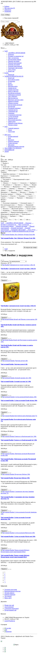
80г (21, 219)
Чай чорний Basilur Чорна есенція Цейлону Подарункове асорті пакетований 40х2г (15, 556)
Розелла (13, 196)
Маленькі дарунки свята (15, 100)
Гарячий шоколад (13, 128)
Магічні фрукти (13, 98)
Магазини (11, 145)
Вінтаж (10, 84)
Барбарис (33, 183)
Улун (17, 168)
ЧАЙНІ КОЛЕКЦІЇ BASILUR (13, 76)
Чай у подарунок (13, 58)
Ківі (25, 186)
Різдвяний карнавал (14, 108)
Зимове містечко (13, 89)
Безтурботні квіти (13, 79)
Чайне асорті (12, 170)
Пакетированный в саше (21, 179)
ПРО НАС (7, 135)
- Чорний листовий (20, 226)
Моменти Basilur (13, 101)
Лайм (28, 188)
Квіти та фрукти (13, 91)
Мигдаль (23, 192)
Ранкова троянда (18, 210)
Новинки (11, 54)
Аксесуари (11, 131)
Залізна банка (24, 174)
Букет (10, 83)
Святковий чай (13, 111)
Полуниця (28, 194)
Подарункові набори (14, 59)
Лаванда (20, 188)
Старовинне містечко (14, 115)
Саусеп (31, 196)
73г (10, 219)
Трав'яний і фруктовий (15, 68)
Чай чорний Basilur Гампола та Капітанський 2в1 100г (19, 440)
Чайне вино (11, 121)
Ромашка (22, 196)
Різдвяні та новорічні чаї (15, 56)
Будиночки (11, 81)
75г (16, 219)
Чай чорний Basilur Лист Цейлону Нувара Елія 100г (18, 238)
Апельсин (23, 183)
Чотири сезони (12, 125)
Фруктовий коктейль (14, 120)
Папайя (32, 192)
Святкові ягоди (13, 110)
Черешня (20, 198)
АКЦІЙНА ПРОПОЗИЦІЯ (16, 53)
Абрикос (6, 183)
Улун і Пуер (12, 69)
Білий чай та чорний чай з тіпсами (23, 167)
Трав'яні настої (12, 118)
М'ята (10, 190)
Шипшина (30, 198)
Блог (9, 138)
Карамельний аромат (15, 207)
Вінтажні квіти (13, 86)
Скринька (11, 113)
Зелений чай (7, 168)
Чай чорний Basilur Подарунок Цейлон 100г (15, 478)
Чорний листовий (13, 61)
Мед (21, 216)
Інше (5, 126)
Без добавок (7, 185)
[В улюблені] (8, 338)
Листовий (7, 179)
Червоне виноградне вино (19, 212)
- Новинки (27, 223)
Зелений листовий (14, 64)
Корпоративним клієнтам (16, 146)
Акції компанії (9, 607)
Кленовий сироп (26, 203)
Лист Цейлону (12, 96)
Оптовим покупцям (10, 589)
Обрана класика (13, 103)
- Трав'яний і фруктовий (17, 229)
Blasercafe (11, 74)
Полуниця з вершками (10, 203)
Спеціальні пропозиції (11, 608)
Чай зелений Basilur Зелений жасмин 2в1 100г (16, 381)
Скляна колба (15, 176)
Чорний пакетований (14, 63)
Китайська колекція (14, 93)
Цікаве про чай (9, 605)
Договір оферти (9, 593)
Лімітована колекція (14, 95)
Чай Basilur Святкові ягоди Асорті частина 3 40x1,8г (18, 306)
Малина (18, 190)
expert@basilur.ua (9, 621)
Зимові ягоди (12, 88)
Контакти (11, 140)
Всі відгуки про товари (30, 247)
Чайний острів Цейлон (15, 123)
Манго (27, 190)
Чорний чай (24, 170)
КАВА (6, 73)
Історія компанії (13, 136)
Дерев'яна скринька (9, 174)
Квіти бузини (27, 214)
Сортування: (5, 261)
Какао (10, 130)
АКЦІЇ (6, 151)
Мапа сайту (8, 598)
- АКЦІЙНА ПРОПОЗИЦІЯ (13, 223)
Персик (19, 194)
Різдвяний (6, 210)
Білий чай (11, 71)
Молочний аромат (17, 208)
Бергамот (17, 185)
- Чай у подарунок (22, 224)
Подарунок (11, 106)
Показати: (4, 263)
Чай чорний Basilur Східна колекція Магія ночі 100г (18, 536)
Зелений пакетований (15, 66)
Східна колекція (13, 116)
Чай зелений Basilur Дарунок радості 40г (14, 364)
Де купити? (8, 596)
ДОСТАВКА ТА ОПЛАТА (12, 148)
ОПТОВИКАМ (9, 150)
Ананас (15, 183)
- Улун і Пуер (30, 229)
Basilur (6, 163)
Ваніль (26, 185)
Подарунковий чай (10, 610)
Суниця (11, 198)
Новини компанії (13, 141)
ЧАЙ (6, 51)
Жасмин (7, 186)
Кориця (12, 188)
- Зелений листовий (16, 228)
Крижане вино (30, 207)
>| (5, 582)
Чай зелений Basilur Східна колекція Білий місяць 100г (19, 400)
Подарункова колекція (15, 105)
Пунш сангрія (31, 208)
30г (4, 219)
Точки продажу (13, 143)
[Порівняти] (10, 338)
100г (27, 219)
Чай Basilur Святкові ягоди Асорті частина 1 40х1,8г (18, 268)
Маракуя (14, 192)
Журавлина (16, 186)
